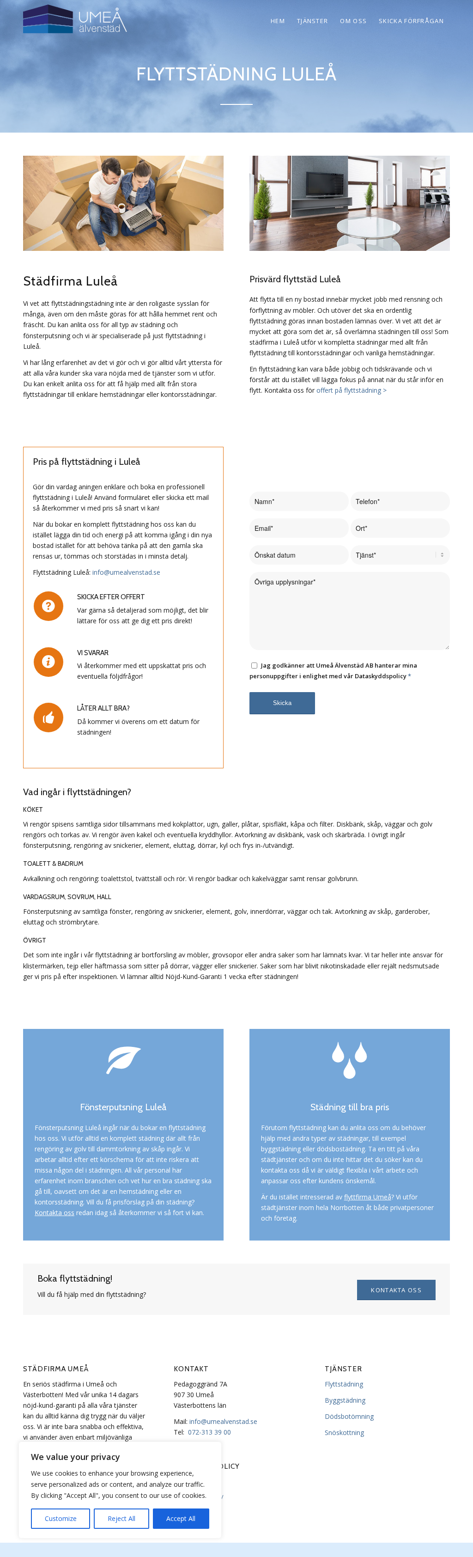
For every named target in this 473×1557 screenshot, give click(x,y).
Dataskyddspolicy (199, 1496)
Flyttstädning (344, 1384)
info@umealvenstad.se (126, 572)
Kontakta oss (54, 1212)
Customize (61, 1518)
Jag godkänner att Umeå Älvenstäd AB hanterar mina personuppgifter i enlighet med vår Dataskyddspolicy (333, 670)
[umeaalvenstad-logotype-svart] (76, 21)
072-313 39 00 (209, 1432)
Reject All (121, 1518)
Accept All (180, 1518)
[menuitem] (278, 21)
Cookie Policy (192, 1481)
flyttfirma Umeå (367, 1196)
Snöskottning (344, 1432)
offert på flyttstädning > (351, 390)
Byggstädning (345, 1400)
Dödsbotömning (349, 1416)
